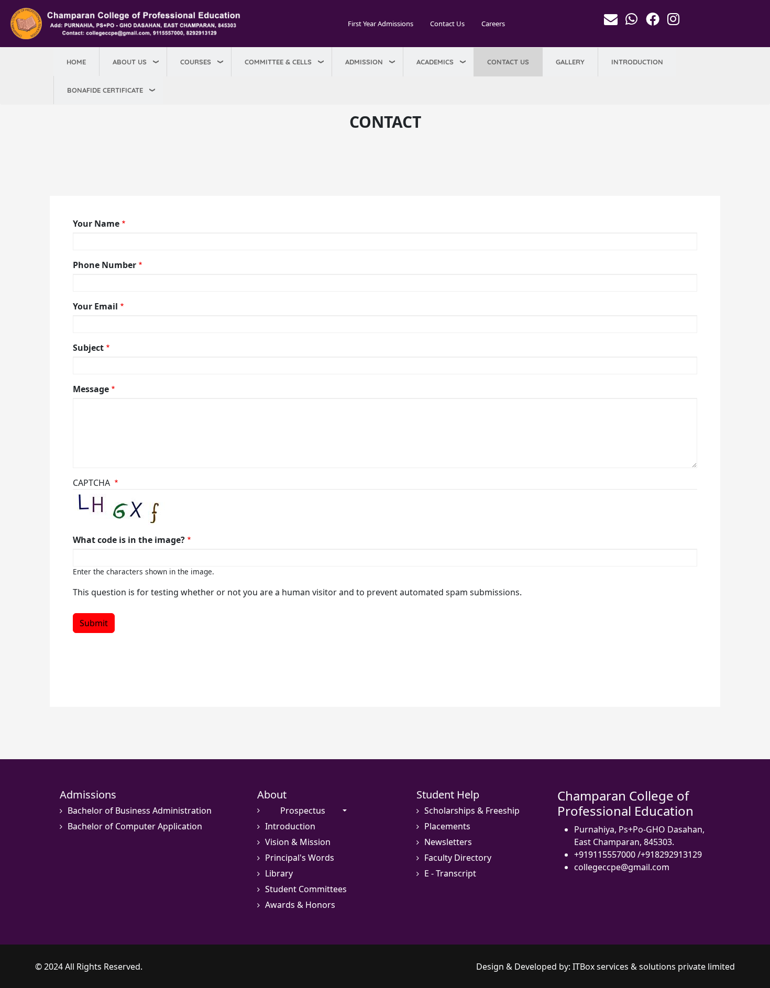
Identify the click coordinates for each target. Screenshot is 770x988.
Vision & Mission (298, 842)
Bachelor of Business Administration (140, 810)
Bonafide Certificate (105, 90)
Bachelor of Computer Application (135, 826)
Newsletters (448, 842)
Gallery (570, 62)
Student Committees (306, 889)
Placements (447, 826)
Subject (88, 347)
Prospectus (302, 810)
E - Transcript (450, 873)
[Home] (128, 23)
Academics (435, 62)
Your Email (95, 306)
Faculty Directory (457, 857)
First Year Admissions (380, 23)
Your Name (96, 223)
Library (279, 873)
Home (76, 62)
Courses (195, 62)
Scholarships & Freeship (472, 810)
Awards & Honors (300, 905)
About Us (130, 62)
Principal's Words (299, 857)
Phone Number (104, 265)
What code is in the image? (129, 540)
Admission (364, 62)
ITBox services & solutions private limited (654, 966)
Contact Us (447, 23)
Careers (493, 23)
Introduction (637, 62)
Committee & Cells (278, 62)
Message (91, 389)
